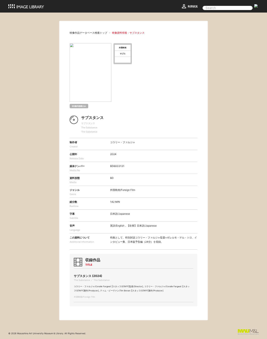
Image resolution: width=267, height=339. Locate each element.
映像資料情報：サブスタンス (128, 32)
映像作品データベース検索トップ (88, 32)
